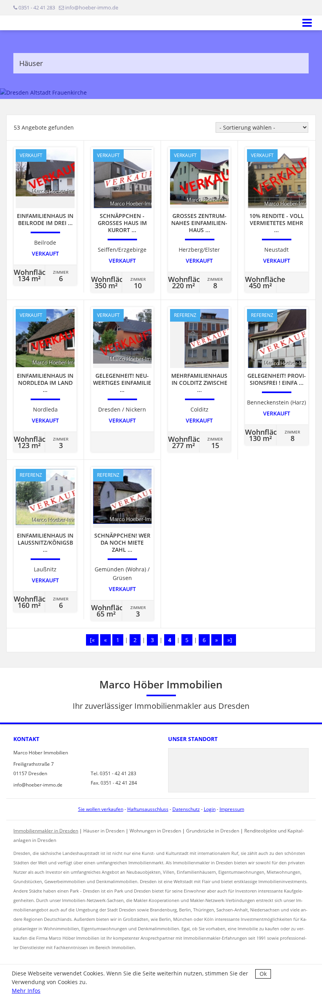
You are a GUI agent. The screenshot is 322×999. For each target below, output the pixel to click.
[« (92, 640)
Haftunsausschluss (147, 809)
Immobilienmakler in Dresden (45, 830)
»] (229, 640)
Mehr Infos (26, 990)
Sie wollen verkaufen (100, 809)
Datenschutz (186, 809)
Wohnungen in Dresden (155, 830)
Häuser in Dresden (103, 830)
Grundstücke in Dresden (212, 830)
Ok (263, 973)
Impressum (232, 809)
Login (210, 809)
